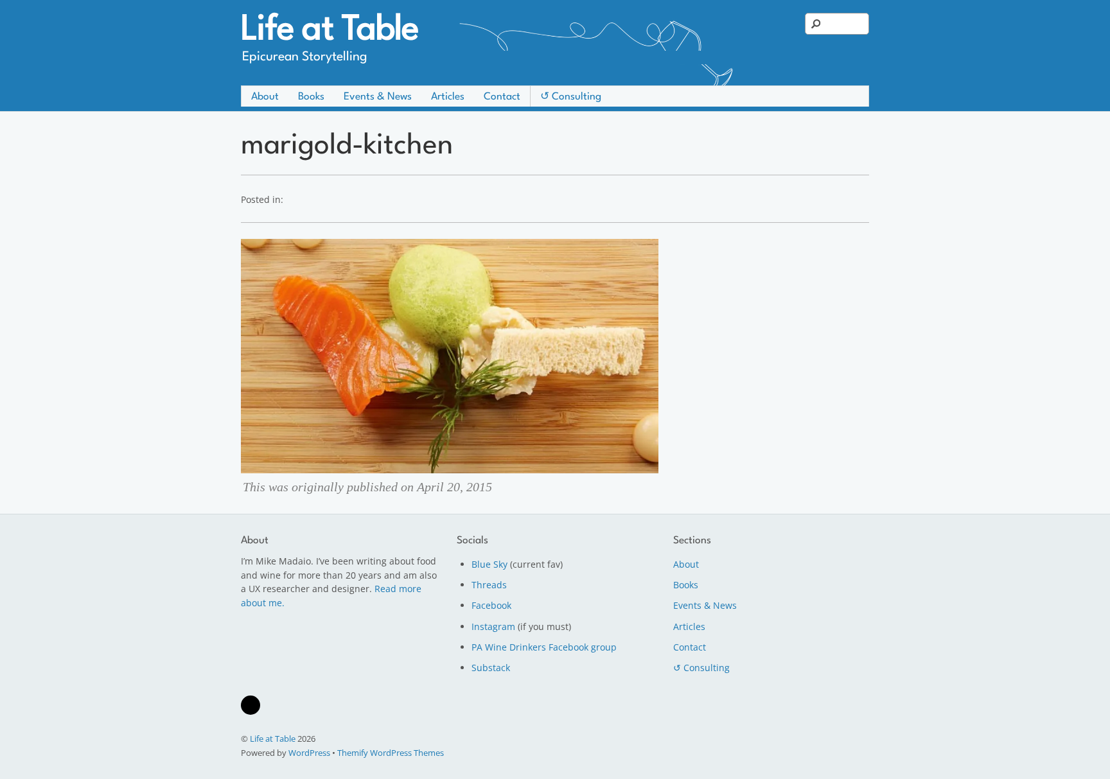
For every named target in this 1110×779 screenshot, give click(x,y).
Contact (502, 97)
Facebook (491, 605)
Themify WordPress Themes (390, 752)
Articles (447, 97)
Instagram (493, 626)
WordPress (309, 752)
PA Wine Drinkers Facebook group (544, 647)
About (265, 97)
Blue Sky (489, 564)
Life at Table (272, 738)
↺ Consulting (570, 97)
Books (311, 97)
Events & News (378, 97)
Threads (489, 585)
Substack (490, 667)
